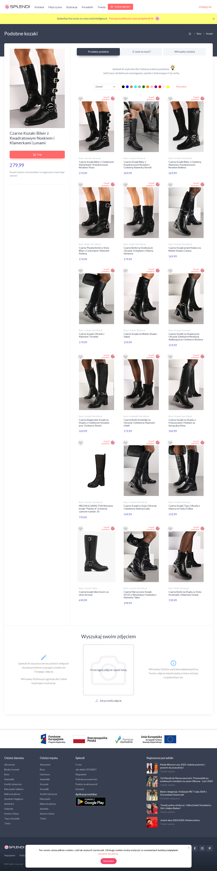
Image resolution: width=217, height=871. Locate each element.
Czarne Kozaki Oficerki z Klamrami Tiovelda (91, 335)
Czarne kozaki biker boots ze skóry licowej (94, 593)
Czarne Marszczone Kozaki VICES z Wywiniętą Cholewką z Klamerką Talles (140, 594)
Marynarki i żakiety (14, 789)
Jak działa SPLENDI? (86, 769)
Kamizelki (9, 779)
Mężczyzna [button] (55, 7)
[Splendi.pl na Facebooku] (195, 848)
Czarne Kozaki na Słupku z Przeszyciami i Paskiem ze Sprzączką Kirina (182, 422)
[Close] (213, 18)
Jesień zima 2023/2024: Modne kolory (180, 820)
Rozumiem (108, 861)
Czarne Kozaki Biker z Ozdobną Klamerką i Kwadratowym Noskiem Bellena (185, 164)
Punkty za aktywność (86, 784)
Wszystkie (181, 86)
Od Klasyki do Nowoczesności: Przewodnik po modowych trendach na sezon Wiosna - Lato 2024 (186, 780)
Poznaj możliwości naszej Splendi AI (131, 18)
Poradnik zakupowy (170, 798)
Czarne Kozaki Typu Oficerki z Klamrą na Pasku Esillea (184, 507)
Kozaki (209, 33)
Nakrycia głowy (12, 794)
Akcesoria (9, 764)
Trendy (101, 7)
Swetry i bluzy (11, 813)
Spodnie (44, 808)
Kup (39, 154)
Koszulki (44, 789)
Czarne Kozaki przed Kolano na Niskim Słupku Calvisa (185, 249)
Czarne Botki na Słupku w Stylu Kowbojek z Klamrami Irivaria (185, 593)
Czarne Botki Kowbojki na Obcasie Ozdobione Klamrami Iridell (139, 422)
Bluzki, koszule (11, 769)
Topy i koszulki (11, 818)
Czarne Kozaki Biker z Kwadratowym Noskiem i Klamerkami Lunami (32, 138)
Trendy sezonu (167, 771)
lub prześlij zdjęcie (111, 700)
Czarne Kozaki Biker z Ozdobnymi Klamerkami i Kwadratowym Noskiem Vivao (96, 164)
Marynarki (45, 798)
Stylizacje (71, 7)
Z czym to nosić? (141, 51)
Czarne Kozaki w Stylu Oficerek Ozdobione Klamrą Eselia (140, 507)
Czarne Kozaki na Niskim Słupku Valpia (140, 335)
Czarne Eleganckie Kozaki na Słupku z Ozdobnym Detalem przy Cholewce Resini (94, 422)
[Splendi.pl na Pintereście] (210, 848)
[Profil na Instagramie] (202, 848)
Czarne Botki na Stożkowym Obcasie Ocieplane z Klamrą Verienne (138, 250)
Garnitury (45, 774)
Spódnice (9, 803)
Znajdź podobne (106, 98)
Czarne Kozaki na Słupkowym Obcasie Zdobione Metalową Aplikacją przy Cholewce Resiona (186, 336)
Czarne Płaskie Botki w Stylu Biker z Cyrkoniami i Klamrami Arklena (94, 250)
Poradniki (87, 7)
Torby (7, 823)
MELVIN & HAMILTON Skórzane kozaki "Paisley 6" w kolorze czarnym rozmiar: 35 (96, 508)
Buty (199, 33)
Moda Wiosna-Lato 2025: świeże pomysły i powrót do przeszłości (182, 766)
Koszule (44, 784)
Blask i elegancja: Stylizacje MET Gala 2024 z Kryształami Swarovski (183, 793)
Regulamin (80, 774)
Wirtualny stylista (184, 51)
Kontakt (79, 789)
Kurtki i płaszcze (13, 784)
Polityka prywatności (86, 779)
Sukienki (8, 808)
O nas (78, 764)
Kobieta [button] (39, 7)
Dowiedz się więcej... (108, 853)
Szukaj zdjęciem (122, 6)
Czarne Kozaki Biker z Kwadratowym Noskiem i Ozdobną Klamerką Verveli (137, 164)
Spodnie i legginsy (13, 798)
